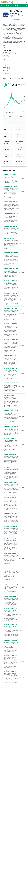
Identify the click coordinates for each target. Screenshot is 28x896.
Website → (5, 59)
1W (6, 83)
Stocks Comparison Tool (21, 5)
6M (4, 84)
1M (8, 83)
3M (10, 83)
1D (3, 83)
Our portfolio (11, 5)
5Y (8, 84)
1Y (6, 84)
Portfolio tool (4, 5)
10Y (4, 86)
